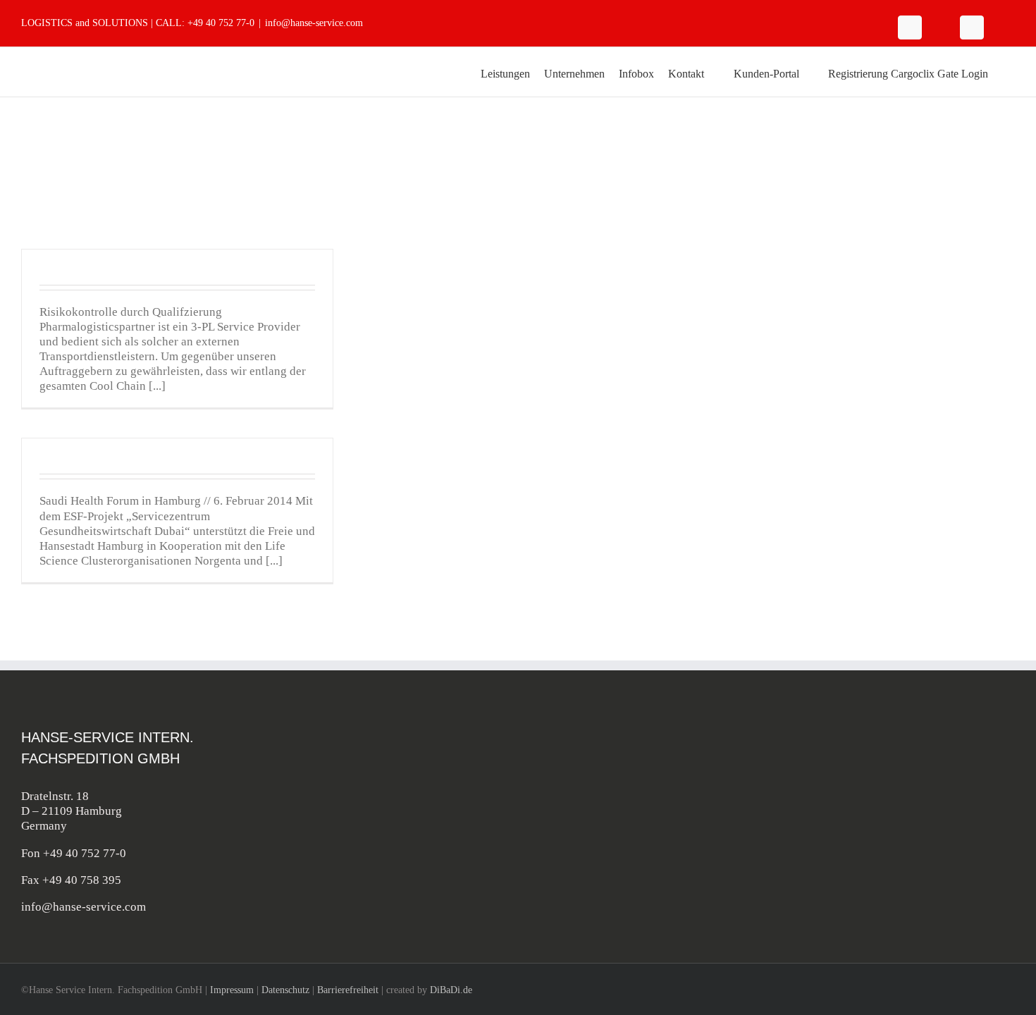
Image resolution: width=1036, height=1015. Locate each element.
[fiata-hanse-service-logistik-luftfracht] (838, 804)
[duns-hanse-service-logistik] (959, 872)
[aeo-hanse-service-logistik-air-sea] (959, 736)
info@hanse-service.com (314, 23)
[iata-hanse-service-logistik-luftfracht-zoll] (838, 736)
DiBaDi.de (451, 990)
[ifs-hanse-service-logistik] (838, 872)
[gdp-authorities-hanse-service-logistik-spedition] (959, 804)
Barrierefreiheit (347, 990)
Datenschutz (285, 990)
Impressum (232, 990)
